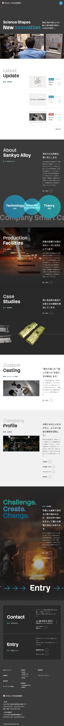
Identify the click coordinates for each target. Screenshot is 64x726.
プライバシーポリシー (44, 675)
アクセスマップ (25, 676)
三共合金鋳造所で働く (26, 685)
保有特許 (23, 678)
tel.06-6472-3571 (8, 706)
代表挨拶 (23, 672)
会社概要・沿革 (25, 674)
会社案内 (23, 670)
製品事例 (5, 681)
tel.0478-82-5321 (8, 717)
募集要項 (23, 687)
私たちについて (7, 670)
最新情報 (40, 670)
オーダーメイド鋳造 (8, 686)
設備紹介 (5, 675)
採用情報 (23, 683)
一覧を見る (58, 129)
